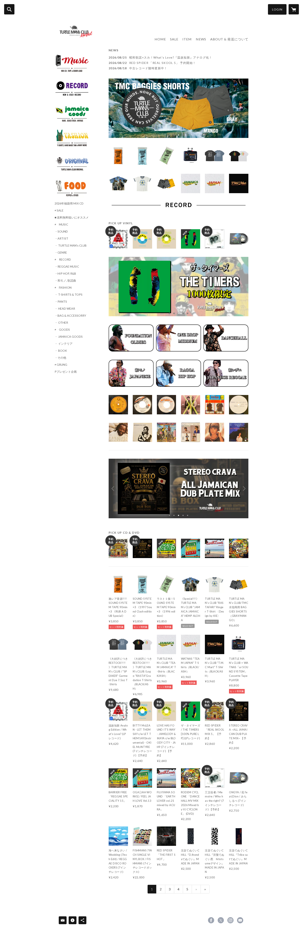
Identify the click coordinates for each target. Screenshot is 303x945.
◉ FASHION (63, 287)
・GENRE (61, 252)
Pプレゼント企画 (66, 371)
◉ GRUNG (61, 364)
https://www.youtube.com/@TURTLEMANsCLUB (240, 920)
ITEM (187, 39)
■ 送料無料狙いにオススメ (72, 217)
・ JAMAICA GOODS (69, 336)
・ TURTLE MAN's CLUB (71, 245)
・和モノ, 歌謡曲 (65, 280)
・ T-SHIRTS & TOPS (68, 294)
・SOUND (61, 231)
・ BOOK (61, 350)
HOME (160, 39)
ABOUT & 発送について (229, 39)
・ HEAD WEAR (65, 308)
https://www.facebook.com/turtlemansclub (211, 920)
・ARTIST (61, 238)
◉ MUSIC (61, 224)
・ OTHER (61, 322)
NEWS (201, 39)
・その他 (60, 357)
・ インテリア (64, 343)
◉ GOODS (62, 329)
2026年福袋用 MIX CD (69, 203)
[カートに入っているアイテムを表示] (294, 9)
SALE (174, 39)
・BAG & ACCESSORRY (70, 315)
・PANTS (61, 301)
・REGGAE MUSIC (67, 266)
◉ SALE (59, 210)
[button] (277, 9)
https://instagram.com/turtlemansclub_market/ (230, 920)
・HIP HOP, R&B (65, 273)
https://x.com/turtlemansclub (221, 920)
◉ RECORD (63, 259)
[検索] (9, 9)
